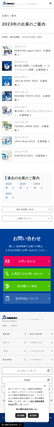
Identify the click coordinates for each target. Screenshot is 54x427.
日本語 (4, 325)
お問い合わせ (27, 261)
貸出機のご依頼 (27, 286)
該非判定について (27, 298)
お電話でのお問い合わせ (27, 273)
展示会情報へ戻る (25, 209)
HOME (5, 37)
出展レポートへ (25, 218)
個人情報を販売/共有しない (12, 425)
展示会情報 (15, 37)
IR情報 (27, 380)
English (14, 325)
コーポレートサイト (27, 370)
